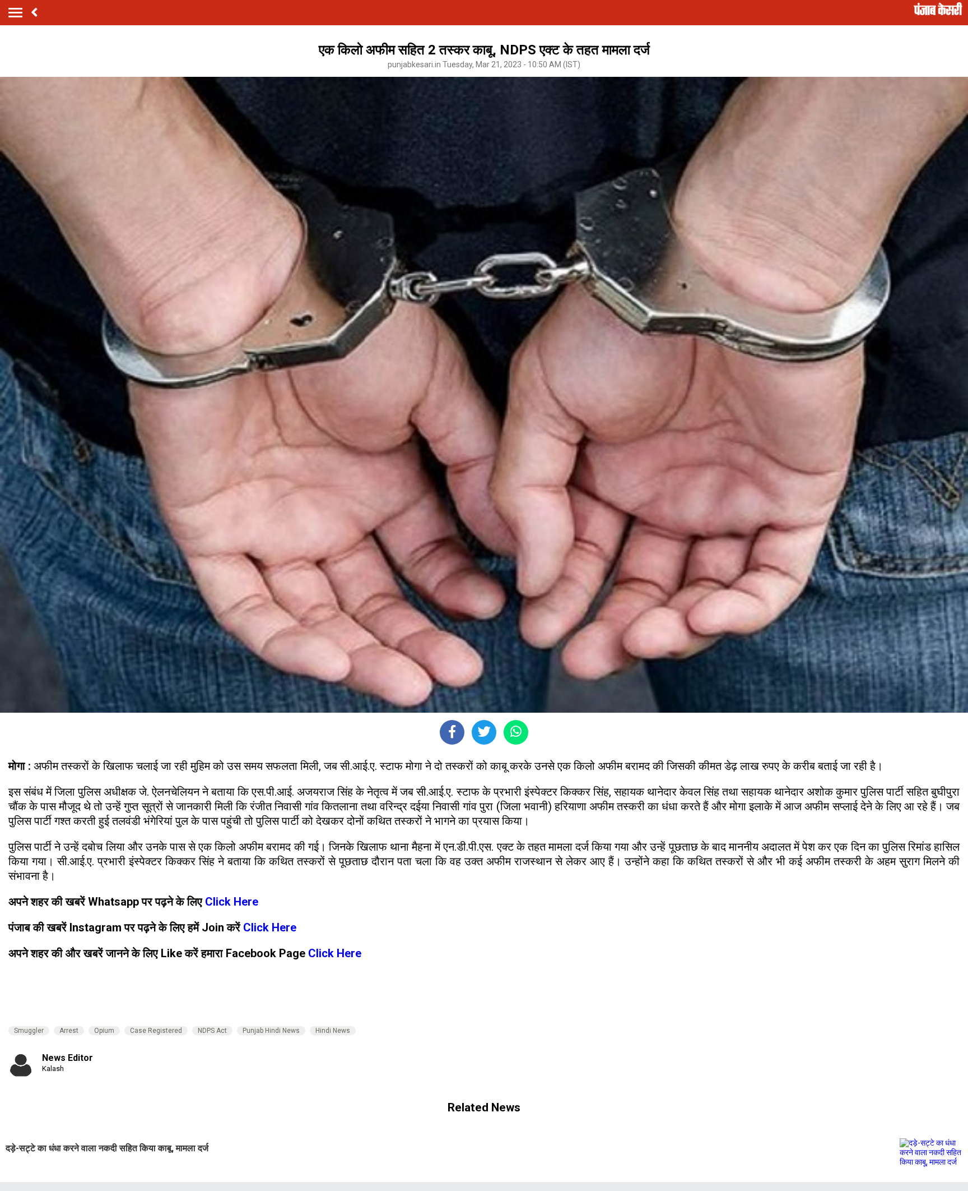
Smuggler (29, 1031)
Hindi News (332, 1031)
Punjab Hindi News (271, 1031)
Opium (104, 1031)
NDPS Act (212, 1031)
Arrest (68, 1031)
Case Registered (156, 1031)
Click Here (231, 901)
